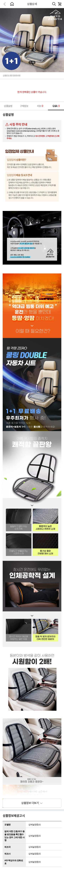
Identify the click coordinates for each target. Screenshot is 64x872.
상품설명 (8, 106)
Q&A (56, 106)
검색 (54, 4)
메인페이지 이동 (12, 3)
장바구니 (59, 4)
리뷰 (40, 106)
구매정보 (24, 106)
